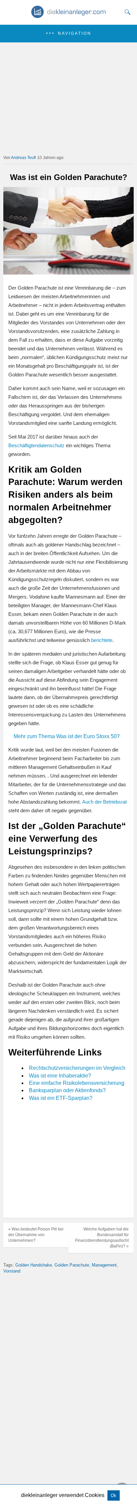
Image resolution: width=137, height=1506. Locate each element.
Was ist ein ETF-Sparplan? (60, 1098)
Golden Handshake (33, 1265)
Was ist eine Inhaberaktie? (60, 1075)
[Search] (126, 12)
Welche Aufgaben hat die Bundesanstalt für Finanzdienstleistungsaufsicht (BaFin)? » (102, 1237)
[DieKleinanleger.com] (68, 16)
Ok (113, 1495)
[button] (68, 33)
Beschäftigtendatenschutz (37, 445)
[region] (68, 1161)
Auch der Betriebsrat (104, 802)
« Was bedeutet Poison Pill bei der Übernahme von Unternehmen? (36, 1235)
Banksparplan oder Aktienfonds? (67, 1090)
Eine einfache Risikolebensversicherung (76, 1083)
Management (104, 1265)
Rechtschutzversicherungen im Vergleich (77, 1068)
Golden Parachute (72, 1265)
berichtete (101, 640)
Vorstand (11, 1271)
